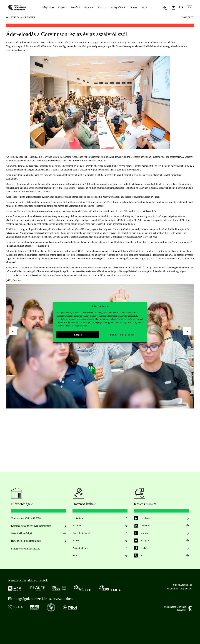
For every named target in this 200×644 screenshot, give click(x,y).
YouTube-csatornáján (170, 157)
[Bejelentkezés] (165, 8)
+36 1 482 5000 (33, 518)
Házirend (77, 525)
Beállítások (172, 588)
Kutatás (102, 7)
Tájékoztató (186, 588)
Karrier (76, 540)
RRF (74, 555)
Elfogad (78, 334)
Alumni (133, 7)
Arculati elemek (80, 548)
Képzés (62, 7)
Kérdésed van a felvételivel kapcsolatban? (31, 526)
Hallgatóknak (118, 7)
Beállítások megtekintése (122, 334)
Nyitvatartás (78, 518)
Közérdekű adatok (81, 533)
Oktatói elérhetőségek (21, 533)
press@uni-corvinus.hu (28, 548)
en (189, 7)
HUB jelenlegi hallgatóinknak (26, 541)
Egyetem (89, 7)
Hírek (144, 7)
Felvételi (75, 7)
